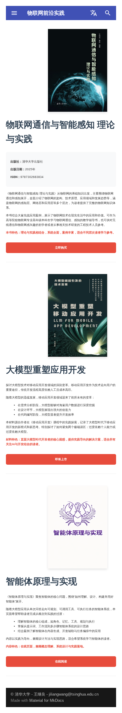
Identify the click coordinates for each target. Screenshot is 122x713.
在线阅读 (61, 661)
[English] (93, 13)
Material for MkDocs (46, 700)
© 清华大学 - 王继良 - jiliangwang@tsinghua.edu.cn (55, 694)
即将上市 (61, 459)
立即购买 (61, 247)
